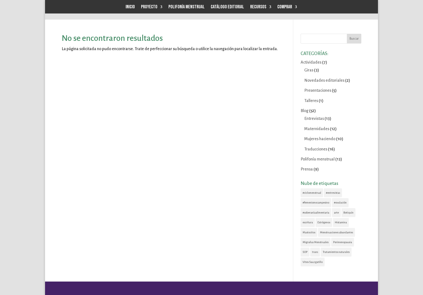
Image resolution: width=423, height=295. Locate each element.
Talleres (311, 101)
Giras (308, 70)
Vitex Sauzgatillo (313, 262)
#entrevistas (333, 192)
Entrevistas (314, 118)
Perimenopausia (342, 242)
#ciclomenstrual (312, 192)
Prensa (307, 169)
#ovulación (340, 202)
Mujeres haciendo (319, 139)
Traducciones (315, 149)
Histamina (341, 222)
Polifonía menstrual (186, 7)
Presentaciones (317, 90)
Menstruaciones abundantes (336, 232)
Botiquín (348, 212)
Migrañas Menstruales (316, 242)
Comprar (284, 7)
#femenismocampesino (316, 202)
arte (336, 212)
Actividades (311, 62)
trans (315, 251)
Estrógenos (323, 222)
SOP (305, 251)
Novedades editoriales (324, 80)
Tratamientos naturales (336, 251)
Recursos (258, 7)
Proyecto (149, 7)
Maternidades (316, 129)
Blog (304, 111)
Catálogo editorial (227, 7)
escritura (308, 222)
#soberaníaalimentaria (316, 212)
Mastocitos (309, 232)
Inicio (130, 7)
